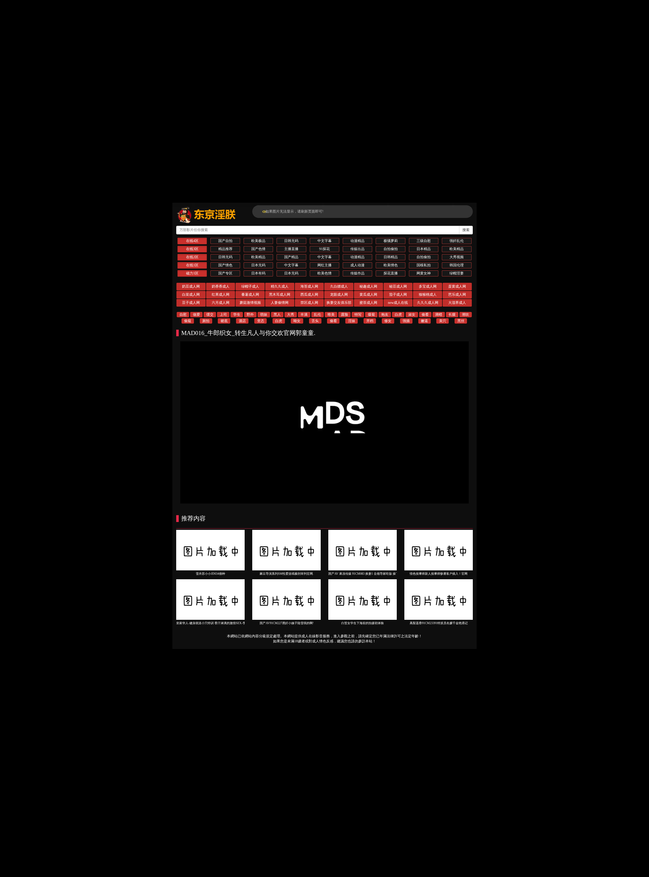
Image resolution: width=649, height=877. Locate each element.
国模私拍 (424, 265)
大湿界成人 (457, 303)
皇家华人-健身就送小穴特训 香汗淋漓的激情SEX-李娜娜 (214, 623)
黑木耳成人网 (279, 294)
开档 (369, 321)
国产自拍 (225, 241)
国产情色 (225, 265)
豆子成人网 (191, 303)
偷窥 (187, 321)
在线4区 (192, 241)
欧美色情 (324, 273)
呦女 (296, 321)
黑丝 (460, 321)
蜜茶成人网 (368, 303)
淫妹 (351, 321)
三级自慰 (424, 241)
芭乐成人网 (457, 294)
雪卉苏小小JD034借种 (210, 573)
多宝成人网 (428, 286)
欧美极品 (258, 241)
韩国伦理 (456, 265)
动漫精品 (357, 241)
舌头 (315, 321)
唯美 (331, 314)
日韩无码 (291, 241)
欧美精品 (456, 249)
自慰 (183, 314)
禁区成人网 (309, 303)
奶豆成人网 (191, 286)
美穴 (442, 321)
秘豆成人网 (398, 286)
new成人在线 (398, 303)
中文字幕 (324, 241)
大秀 (290, 314)
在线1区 (192, 265)
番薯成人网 (250, 294)
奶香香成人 (220, 286)
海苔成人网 (309, 286)
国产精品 (291, 257)
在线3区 (192, 249)
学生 (236, 314)
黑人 (277, 314)
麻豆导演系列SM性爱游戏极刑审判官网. (287, 573)
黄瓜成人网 (368, 294)
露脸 (344, 314)
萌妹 (263, 314)
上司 (223, 314)
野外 (250, 314)
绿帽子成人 (250, 286)
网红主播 (324, 265)
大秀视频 (456, 257)
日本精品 (424, 249)
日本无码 (258, 265)
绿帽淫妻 (456, 273)
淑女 (411, 314)
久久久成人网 (427, 303)
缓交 (209, 314)
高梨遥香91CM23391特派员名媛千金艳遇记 (439, 623)
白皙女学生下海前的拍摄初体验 (362, 623)
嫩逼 (424, 321)
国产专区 (225, 273)
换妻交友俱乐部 (339, 303)
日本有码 (258, 273)
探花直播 (391, 273)
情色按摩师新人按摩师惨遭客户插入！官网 (438, 573)
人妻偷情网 (280, 303)
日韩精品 (391, 257)
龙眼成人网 (339, 294)
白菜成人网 (191, 294)
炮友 (384, 314)
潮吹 (465, 314)
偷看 (425, 314)
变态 (260, 321)
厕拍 (205, 321)
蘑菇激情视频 (250, 303)
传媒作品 (357, 273)
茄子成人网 (398, 294)
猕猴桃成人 (428, 294)
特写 (358, 314)
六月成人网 (220, 303)
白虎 (398, 314)
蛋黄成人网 (457, 286)
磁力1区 (192, 273)
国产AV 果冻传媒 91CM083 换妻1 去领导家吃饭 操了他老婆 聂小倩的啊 (376, 573)
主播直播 (291, 249)
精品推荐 (225, 249)
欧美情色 (391, 265)
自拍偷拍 (391, 249)
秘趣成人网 (368, 286)
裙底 (224, 321)
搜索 (466, 230)
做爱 (196, 314)
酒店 (242, 321)
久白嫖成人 (339, 286)
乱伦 (317, 314)
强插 (406, 321)
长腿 (452, 314)
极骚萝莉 (391, 241)
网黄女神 (424, 273)
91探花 (324, 249)
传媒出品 (357, 249)
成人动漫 (357, 265)
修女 (387, 321)
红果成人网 (220, 294)
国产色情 (258, 249)
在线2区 (192, 257)
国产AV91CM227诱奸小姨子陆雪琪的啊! (287, 623)
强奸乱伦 (456, 241)
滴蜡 (438, 314)
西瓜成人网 (309, 294)
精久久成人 (280, 286)
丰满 (304, 314)
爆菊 (371, 314)
